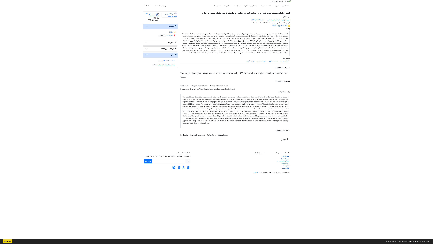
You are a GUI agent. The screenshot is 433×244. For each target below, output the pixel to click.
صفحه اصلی (285, 5)
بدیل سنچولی (286, 19)
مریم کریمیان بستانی (274, 19)
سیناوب (255, 172)
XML (171, 32)
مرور (277, 5)
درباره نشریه (285, 158)
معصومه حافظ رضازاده (257, 19)
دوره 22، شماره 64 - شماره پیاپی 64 (152, 14)
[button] (383, 241)
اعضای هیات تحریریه (283, 160)
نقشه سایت (285, 168)
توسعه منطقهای (273, 60)
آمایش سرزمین (284, 60)
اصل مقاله (166, 35)
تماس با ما (217, 5)
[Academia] (183, 167)
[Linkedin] (188, 167)
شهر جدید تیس (262, 60)
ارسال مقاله (236, 5)
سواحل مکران (251, 60)
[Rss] (174, 167)
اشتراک (148, 161)
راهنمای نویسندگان (251, 5)
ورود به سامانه (161, 5)
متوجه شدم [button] (7, 241)
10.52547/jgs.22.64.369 (279, 25)
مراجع (283, 139)
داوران (227, 5)
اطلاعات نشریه (266, 5)
